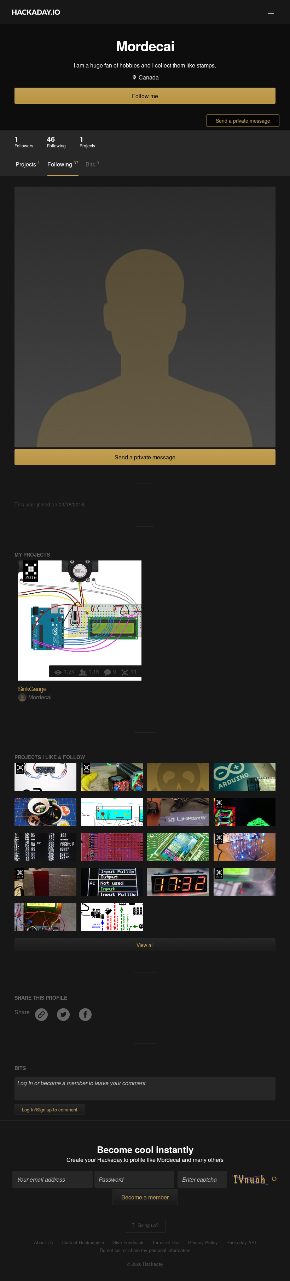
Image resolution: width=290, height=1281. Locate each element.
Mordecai (40, 697)
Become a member (145, 1197)
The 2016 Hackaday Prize (30, 571)
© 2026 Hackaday (145, 1264)
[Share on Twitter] (64, 1012)
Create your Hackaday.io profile (105, 1160)
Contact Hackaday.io (83, 1242)
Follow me (145, 96)
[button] (271, 12)
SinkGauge (32, 688)
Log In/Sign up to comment (49, 1109)
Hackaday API (241, 1242)
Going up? (147, 1225)
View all (145, 944)
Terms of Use (166, 1242)
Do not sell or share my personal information (145, 1250)
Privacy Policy (203, 1242)
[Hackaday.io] (36, 12)
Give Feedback (128, 1242)
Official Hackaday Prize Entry (219, 803)
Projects (28, 164)
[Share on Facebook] (85, 1012)
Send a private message (243, 120)
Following (63, 164)
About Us (43, 1242)
